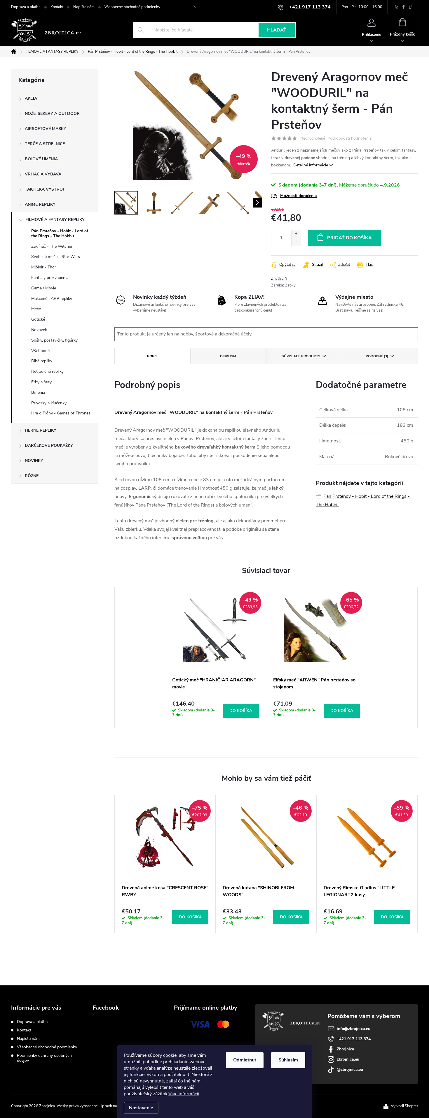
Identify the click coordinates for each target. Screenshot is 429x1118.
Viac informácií (183, 1094)
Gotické (38, 319)
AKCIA (31, 98)
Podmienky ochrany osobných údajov (44, 1058)
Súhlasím (288, 1060)
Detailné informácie (310, 165)
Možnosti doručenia (298, 195)
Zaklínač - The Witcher (51, 246)
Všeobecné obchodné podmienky (132, 7)
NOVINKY (34, 460)
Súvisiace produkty (301, 356)
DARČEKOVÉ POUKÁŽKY (49, 445)
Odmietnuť (244, 1060)
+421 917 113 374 (354, 1039)
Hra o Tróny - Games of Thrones (60, 413)
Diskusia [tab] (228, 356)
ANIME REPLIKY (40, 204)
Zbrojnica (345, 1049)
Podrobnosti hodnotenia (349, 138)
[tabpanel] (215, 657)
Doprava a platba (26, 7)
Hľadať (276, 30)
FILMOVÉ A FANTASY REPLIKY (55, 219)
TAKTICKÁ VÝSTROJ (44, 189)
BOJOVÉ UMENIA (41, 159)
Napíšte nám (84, 7)
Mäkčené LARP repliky (51, 298)
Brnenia (38, 392)
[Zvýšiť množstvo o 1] (296, 234)
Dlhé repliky (41, 361)
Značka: (279, 278)
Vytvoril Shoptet (404, 1106)
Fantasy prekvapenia (49, 277)
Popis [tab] (152, 356)
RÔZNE (32, 476)
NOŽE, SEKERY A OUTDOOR (52, 113)
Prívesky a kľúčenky (49, 403)
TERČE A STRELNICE (45, 144)
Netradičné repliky (47, 371)
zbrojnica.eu (348, 1059)
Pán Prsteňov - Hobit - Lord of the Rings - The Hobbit (59, 233)
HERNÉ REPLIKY (40, 430)
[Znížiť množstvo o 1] (296, 242)
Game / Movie (43, 288)
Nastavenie (141, 1108)
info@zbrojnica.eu (353, 1028)
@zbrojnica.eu (350, 1069)
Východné (40, 351)
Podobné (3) (377, 356)
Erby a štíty (41, 382)
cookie (170, 1055)
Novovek (39, 330)
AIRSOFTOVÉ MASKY (45, 128)
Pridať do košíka (349, 238)
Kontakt (56, 7)
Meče (36, 309)
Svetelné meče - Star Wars (55, 256)
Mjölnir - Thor (43, 267)
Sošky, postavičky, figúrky (54, 340)
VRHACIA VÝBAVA (43, 174)
